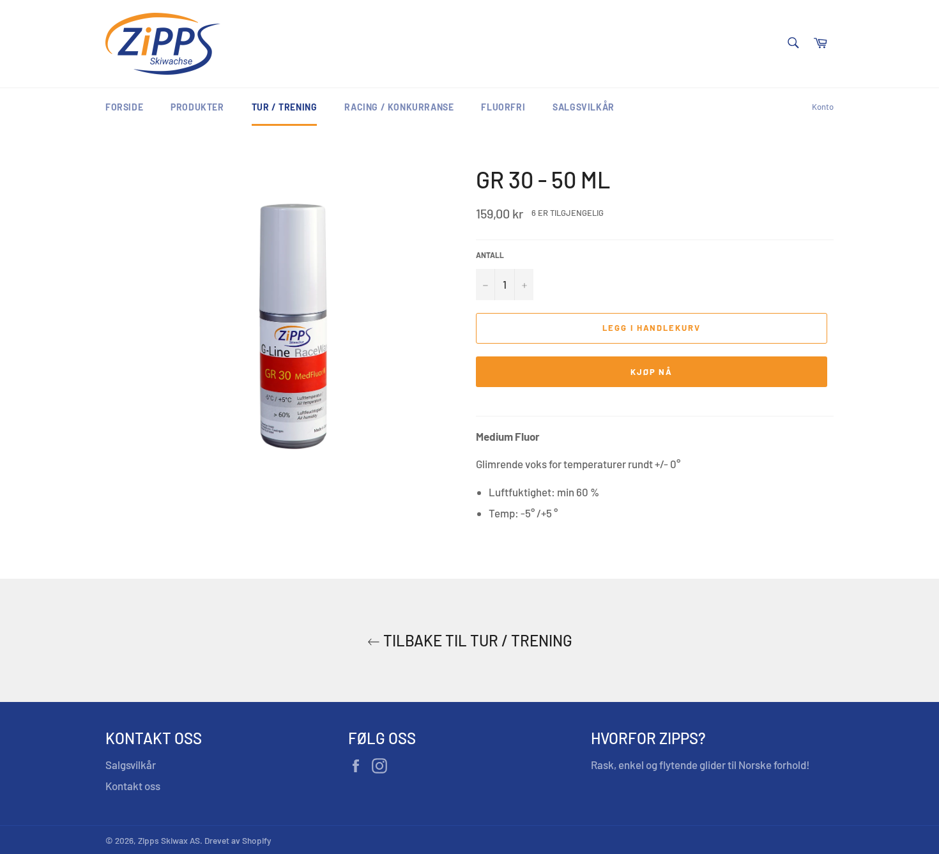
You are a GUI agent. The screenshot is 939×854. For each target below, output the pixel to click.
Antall (490, 254)
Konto (823, 107)
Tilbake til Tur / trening (476, 640)
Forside (124, 107)
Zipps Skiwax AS (169, 840)
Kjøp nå (651, 372)
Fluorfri (503, 107)
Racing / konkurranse (399, 107)
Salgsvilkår (584, 107)
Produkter (197, 107)
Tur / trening (284, 107)
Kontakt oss (132, 785)
